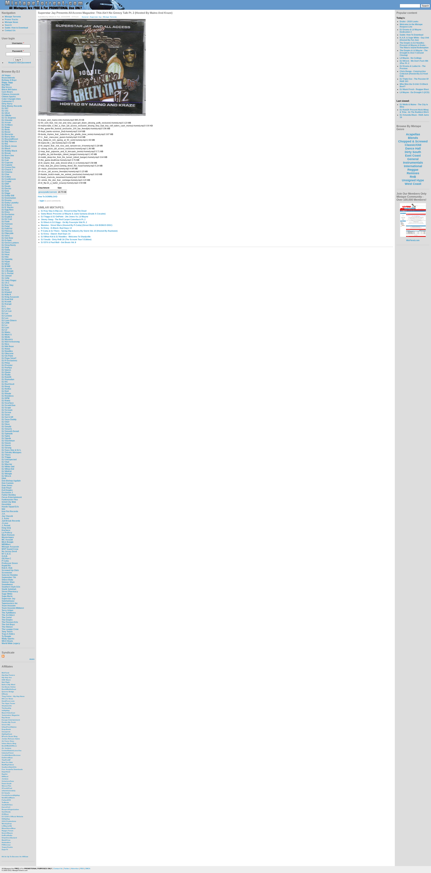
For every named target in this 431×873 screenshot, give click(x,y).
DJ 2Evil (6, 113)
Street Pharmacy (10, 591)
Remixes (413, 173)
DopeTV (5, 849)
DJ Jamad (6, 276)
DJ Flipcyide (7, 233)
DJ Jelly (5, 278)
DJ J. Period (7, 273)
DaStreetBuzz (7, 758)
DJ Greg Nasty (9, 245)
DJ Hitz (5, 257)
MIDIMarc (6, 544)
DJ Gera (6, 235)
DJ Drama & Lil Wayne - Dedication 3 (411, 30)
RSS (82, 868)
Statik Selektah (9, 589)
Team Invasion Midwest (13, 608)
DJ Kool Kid (7, 299)
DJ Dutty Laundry (10, 203)
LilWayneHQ (7, 826)
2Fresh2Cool (7, 788)
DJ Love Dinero (9, 320)
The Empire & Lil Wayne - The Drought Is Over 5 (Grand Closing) (414, 52)
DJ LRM (5, 323)
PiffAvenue (6, 845)
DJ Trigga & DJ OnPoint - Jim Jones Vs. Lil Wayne (64, 216)
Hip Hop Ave (7, 677)
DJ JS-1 (5, 283)
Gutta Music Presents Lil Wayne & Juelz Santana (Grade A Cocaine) (73, 214)
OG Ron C (6, 558)
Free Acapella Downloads (12, 769)
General (85, 17)
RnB (413, 176)
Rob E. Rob (7, 568)
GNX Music (6, 680)
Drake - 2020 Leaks (409, 21)
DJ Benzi (6, 132)
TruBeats (5, 802)
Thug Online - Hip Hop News (13, 696)
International (413, 166)
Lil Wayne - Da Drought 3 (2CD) (414, 92)
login (42, 201)
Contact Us (10, 30)
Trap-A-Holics (8, 634)
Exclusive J (7, 492)
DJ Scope (6, 408)
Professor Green (10, 563)
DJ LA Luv (7, 311)
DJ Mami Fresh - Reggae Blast (414, 89)
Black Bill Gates (9, 89)
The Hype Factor (8, 703)
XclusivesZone (8, 781)
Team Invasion (8, 606)
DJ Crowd (6, 181)
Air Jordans (6, 748)
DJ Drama (6, 200)
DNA (4, 478)
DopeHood (6, 772)
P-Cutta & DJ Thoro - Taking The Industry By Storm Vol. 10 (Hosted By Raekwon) (79, 231)
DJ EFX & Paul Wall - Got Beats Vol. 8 (58, 242)
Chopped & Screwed (413, 141)
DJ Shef (5, 422)
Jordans (5, 779)
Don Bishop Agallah (11, 481)
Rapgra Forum (7, 831)
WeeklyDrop (7, 824)
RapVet (4, 774)
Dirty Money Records (12, 106)
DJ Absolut (7, 120)
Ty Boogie (6, 636)
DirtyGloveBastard (9, 838)
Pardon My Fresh (9, 722)
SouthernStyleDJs (9, 767)
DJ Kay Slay (7, 285)
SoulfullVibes (7, 805)
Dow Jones (7, 485)
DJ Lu (4, 325)
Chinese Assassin (10, 94)
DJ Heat (5, 254)
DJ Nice (5, 344)
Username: (18, 43)
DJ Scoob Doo (8, 405)
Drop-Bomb (6, 729)
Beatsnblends (8, 78)
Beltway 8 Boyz (9, 80)
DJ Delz (5, 191)
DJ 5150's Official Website (12, 816)
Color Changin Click (11, 99)
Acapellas (413, 134)
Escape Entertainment (11, 720)
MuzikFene (6, 840)
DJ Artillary (7, 125)
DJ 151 (5, 111)
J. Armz (5, 518)
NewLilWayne (7, 833)
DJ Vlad (5, 462)
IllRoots (5, 694)
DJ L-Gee (6, 309)
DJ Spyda (6, 438)
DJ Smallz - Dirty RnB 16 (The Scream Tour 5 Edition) (66, 239)
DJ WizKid (6, 471)
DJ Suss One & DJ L (11, 450)
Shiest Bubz (7, 580)
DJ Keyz (6, 290)
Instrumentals (413, 162)
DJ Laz (5, 313)
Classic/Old (413, 145)
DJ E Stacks (7, 207)
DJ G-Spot (6, 240)
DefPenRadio (7, 835)
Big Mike (6, 85)
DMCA (87, 868)
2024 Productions (9, 821)
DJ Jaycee (7, 268)
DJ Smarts (7, 429)
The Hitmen (7, 627)
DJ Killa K (6, 294)
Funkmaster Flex (10, 499)
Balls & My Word (8, 684)
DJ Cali (5, 160)
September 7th (9, 577)
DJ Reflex (6, 389)
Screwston (7, 573)
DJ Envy (6, 212)
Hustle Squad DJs (10, 507)
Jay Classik (7, 516)
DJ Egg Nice (7, 210)
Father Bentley (9, 495)
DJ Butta (6, 158)
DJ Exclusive (8, 214)
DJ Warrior (7, 464)
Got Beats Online (9, 687)
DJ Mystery (7, 339)
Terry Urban (7, 610)
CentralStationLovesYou (11, 750)
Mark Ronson (8, 535)
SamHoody (6, 812)
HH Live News (7, 699)
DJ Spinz (6, 436)
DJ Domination (9, 198)
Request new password (19, 62)
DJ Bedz (6, 129)
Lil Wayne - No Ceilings (411, 58)
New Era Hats (7, 762)
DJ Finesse (7, 231)
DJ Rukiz (6, 400)
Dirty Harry (7, 104)
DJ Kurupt (6, 304)
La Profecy (7, 532)
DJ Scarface (8, 403)
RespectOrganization (10, 809)
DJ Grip (5, 247)
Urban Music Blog (9, 743)
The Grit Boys (8, 624)
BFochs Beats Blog (9, 736)
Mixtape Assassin (10, 547)
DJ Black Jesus (9, 146)
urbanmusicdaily (8, 791)
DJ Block (6, 148)
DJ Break (6, 153)
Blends (413, 138)
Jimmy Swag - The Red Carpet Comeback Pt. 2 (63, 219)
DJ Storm (6, 445)
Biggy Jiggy (7, 82)
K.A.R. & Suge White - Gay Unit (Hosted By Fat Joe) (414, 39)
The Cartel (7, 617)
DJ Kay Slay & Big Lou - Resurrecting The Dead (63, 211)
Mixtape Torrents (13, 16)
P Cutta (5, 561)
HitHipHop (6, 819)
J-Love (5, 523)
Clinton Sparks (9, 96)
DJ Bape (6, 127)
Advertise (75, 868)
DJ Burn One (8, 155)
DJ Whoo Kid (8, 469)
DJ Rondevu (7, 396)
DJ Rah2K (6, 377)
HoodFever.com (8, 701)
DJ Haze (6, 252)
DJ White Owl (8, 466)
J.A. (3, 514)
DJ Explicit (7, 217)
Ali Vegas (6, 75)
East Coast (413, 155)
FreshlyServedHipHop (11, 795)
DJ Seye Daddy (9, 419)
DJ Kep (5, 287)
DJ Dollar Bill (8, 195)
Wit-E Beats (7, 641)
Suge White (7, 594)
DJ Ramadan (8, 379)
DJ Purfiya (7, 367)
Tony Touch (7, 631)
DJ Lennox (7, 316)
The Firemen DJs (10, 622)
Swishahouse (8, 601)
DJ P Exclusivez (9, 360)
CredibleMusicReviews (11, 755)
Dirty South (413, 152)
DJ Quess (6, 370)
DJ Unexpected (9, 459)
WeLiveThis (6, 786)
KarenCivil (6, 807)
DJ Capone (7, 165)
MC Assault (7, 540)
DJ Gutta (6, 250)
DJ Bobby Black (9, 151)
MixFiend (5, 673)
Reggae (412, 169)
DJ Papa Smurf (9, 358)
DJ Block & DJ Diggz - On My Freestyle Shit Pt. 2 (64, 222)
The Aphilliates (9, 613)
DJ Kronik (6, 301)
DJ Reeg (6, 386)
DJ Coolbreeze (9, 179)
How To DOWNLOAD (47, 196)
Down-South (6, 783)
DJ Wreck (6, 476)
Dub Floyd (6, 488)
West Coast (413, 184)
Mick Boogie (7, 542)
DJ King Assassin (10, 297)
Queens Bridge (8, 692)
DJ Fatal (6, 226)
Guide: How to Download (16, 28)
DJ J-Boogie (7, 271)
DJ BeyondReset (10, 139)
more (32, 659)
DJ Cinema (7, 172)
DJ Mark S (7, 334)
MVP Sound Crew (10, 549)
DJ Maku (6, 332)
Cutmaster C (8, 101)
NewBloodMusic (8, 798)
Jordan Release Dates (11, 739)
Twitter (66, 868)
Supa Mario (7, 596)
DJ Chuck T (7, 170)
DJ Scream (7, 410)
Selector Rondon (10, 575)
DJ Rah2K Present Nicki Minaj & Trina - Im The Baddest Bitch (414, 111)
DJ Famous (7, 224)
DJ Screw (6, 412)
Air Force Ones (8, 741)
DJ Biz (5, 144)
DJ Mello (6, 337)
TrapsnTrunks (7, 847)
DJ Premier (7, 365)
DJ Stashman (8, 441)
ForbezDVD (6, 800)
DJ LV (4, 330)
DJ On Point (7, 356)
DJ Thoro (6, 455)
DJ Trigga (6, 457)
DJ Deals (6, 186)
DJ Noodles (7, 351)
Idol (3, 509)
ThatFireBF (6, 760)
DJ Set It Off (7, 417)
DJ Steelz (6, 443)
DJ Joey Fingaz (9, 280)
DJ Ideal (5, 264)
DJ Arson (6, 122)
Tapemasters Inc (10, 603)
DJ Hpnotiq (7, 259)
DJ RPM (5, 398)
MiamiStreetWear (9, 828)
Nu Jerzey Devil (9, 551)
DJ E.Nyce (7, 205)
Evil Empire (7, 490)
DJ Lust (5, 327)
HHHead (5, 776)
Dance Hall (413, 148)
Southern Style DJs (11, 587)
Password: (18, 51)
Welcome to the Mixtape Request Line (411, 25)
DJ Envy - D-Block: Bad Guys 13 (56, 228)
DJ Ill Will (6, 266)
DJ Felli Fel (7, 228)
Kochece (6, 530)
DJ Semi (6, 415)
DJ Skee (6, 424)
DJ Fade (6, 221)
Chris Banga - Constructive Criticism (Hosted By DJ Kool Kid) (414, 73)
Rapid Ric (6, 565)
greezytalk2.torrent (47, 192)
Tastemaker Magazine (11, 715)
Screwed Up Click (10, 570)
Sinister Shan (8, 582)
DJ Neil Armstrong (11, 342)
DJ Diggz (6, 193)
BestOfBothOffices (9, 746)
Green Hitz (6, 725)
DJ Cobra (6, 177)
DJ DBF (5, 184)
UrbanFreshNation (9, 727)
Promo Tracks (11, 19)
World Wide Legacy (11, 643)
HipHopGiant (7, 734)
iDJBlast (5, 814)
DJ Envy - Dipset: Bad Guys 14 (55, 234)
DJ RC (5, 382)
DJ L (4, 306)
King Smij (6, 528)
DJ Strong (6, 448)
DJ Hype (6, 261)
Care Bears (7, 92)
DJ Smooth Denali (10, 431)
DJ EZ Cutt (7, 219)
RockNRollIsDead (9, 689)
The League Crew (10, 629)
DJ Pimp (6, 363)
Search (8, 25)
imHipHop (6, 710)
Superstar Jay (8, 598)
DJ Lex (5, 318)
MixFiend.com (413, 240)
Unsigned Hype (413, 180)
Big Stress (7, 87)
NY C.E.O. (6, 554)
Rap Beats (6, 717)
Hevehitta (6, 504)
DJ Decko (6, 188)
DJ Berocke (7, 134)
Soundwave (7, 584)
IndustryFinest (7, 753)
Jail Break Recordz (11, 521)
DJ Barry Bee (8, 137)
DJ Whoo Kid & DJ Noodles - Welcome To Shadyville (66, 237)
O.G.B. (5, 556)
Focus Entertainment (12, 497)
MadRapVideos (8, 765)
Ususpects (6, 732)
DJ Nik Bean (8, 346)
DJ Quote (6, 372)
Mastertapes (8, 537)
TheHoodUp (6, 708)
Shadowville (7, 706)
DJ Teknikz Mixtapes (11, 452)
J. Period (6, 525)
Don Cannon (7, 483)
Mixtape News (11, 22)
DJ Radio (6, 375)
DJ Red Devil (8, 384)
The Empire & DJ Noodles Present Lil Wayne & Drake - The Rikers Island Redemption (414, 45)
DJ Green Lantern (10, 243)
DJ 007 (5, 108)
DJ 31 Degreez (9, 118)
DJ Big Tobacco (9, 141)
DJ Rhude (6, 393)
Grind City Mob (9, 502)
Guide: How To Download (411, 35)
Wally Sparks (8, 638)
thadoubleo (6, 842)
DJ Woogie (7, 474)
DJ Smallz (6, 426)
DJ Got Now (7, 238)
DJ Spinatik (7, 433)
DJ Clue (5, 174)
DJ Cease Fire (8, 167)
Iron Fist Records (10, 511)
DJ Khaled (7, 292)
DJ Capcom (7, 162)
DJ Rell (5, 391)
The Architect (8, 615)
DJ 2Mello (6, 115)
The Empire (7, 620)
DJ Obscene (7, 353)
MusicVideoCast (8, 713)
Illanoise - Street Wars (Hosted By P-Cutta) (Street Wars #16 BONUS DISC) (76, 225)
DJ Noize (6, 349)
